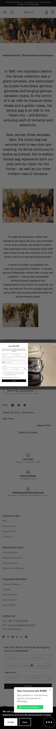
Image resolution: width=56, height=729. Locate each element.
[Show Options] (25, 368)
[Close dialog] (55, 344)
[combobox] (4, 362)
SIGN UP (14, 380)
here (4, 377)
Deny (25, 722)
